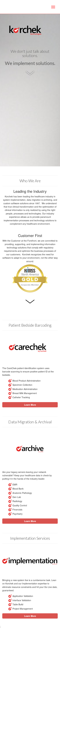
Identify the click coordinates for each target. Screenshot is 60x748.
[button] (30, 404)
